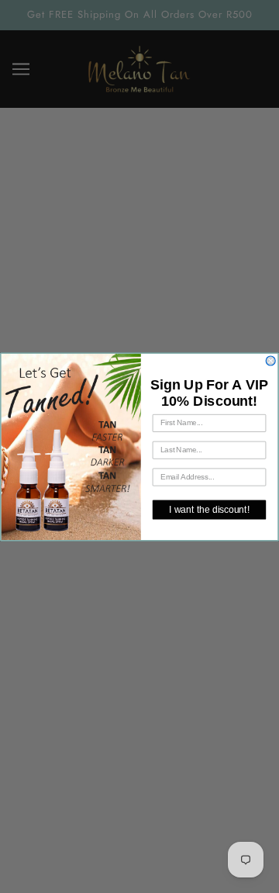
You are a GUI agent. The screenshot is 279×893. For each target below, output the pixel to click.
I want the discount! (209, 509)
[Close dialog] (270, 360)
